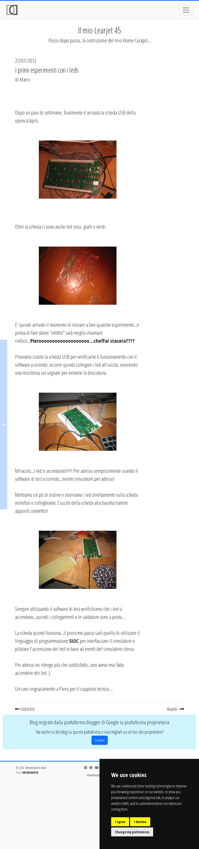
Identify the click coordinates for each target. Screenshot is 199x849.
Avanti (172, 708)
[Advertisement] (165, 157)
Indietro (27, 708)
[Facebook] (90, 767)
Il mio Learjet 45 (99, 30)
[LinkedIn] (85, 767)
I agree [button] (120, 821)
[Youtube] (96, 767)
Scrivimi (100, 740)
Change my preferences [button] (132, 832)
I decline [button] (140, 821)
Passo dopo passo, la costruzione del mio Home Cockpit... (99, 40)
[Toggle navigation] (186, 10)
